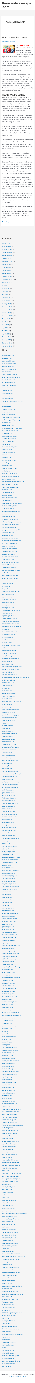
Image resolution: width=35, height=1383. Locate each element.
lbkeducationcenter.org (9, 693)
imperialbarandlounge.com (10, 562)
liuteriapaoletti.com (8, 948)
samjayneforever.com (9, 1278)
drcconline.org (6, 999)
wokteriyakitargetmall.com (10, 656)
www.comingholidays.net (10, 760)
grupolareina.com (7, 500)
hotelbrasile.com (7, 489)
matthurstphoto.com (8, 1280)
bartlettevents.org (7, 495)
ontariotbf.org (6, 422)
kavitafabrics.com (7, 969)
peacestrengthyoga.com (9, 1122)
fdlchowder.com (7, 1157)
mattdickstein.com (8, 1085)
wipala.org (5, 723)
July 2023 (5, 322)
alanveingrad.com (7, 924)
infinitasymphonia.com (9, 827)
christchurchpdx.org (8, 811)
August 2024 (6, 283)
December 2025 (7, 252)
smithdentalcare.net (8, 1358)
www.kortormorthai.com (9, 1133)
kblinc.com (5, 605)
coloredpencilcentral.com (10, 557)
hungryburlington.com (9, 884)
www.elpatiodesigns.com (10, 1243)
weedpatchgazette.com (9, 602)
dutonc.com (6, 905)
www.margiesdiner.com (9, 1154)
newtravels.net (6, 406)
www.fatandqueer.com (9, 1136)
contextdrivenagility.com (10, 862)
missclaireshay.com (8, 355)
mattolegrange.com (8, 910)
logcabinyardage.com (9, 1077)
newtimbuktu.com (7, 393)
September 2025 (7, 261)
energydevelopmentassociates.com (13, 530)
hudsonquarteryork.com (9, 1246)
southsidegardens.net (9, 1224)
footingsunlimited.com (9, 1146)
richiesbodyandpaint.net (9, 364)
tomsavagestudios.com (9, 674)
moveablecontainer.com (9, 498)
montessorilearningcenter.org (11, 1272)
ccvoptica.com (6, 1184)
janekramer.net (6, 892)
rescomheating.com (8, 1350)
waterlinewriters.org (8, 1063)
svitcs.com (5, 1031)
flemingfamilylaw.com (9, 1321)
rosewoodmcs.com (8, 1205)
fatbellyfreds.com (7, 1240)
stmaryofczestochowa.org (10, 870)
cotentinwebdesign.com (9, 506)
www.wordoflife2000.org (10, 575)
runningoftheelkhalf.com (9, 1117)
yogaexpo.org (6, 707)
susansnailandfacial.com (9, 1103)
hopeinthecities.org (8, 736)
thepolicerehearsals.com (9, 776)
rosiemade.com (7, 613)
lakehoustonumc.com (8, 1090)
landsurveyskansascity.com (10, 1141)
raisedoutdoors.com (8, 565)
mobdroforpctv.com (8, 741)
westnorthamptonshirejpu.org (11, 487)
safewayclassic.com (8, 414)
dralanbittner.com (7, 597)
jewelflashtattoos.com (9, 439)
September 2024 (7, 279)
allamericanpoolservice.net (10, 669)
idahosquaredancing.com (10, 578)
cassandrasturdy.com (9, 744)
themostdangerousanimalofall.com (13, 774)
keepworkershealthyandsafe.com (12, 428)
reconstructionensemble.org (11, 967)
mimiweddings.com (8, 1353)
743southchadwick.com (9, 543)
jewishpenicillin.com (8, 672)
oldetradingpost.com (8, 508)
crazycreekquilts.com (8, 806)
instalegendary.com (8, 425)
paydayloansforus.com (9, 409)
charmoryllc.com (7, 766)
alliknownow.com (7, 779)
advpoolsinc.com (7, 1007)
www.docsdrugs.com (8, 1152)
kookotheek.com (7, 471)
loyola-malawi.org (7, 725)
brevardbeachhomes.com (10, 538)
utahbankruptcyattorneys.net (11, 570)
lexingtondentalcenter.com (10, 658)
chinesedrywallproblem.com (11, 953)
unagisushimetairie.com (9, 436)
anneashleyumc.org (8, 1138)
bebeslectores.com (8, 514)
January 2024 (6, 304)
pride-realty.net (7, 1296)
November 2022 (7, 346)
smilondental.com (7, 637)
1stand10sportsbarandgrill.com (11, 626)
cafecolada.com (7, 752)
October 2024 (6, 276)
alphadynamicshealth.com (10, 1299)
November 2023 (7, 310)
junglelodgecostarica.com (10, 913)
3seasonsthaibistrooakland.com (12, 701)
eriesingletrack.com (8, 607)
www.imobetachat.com (9, 1082)
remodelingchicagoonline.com (11, 1173)
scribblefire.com (7, 704)
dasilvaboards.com (8, 790)
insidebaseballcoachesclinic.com (12, 1286)
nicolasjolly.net (6, 825)
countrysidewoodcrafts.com (11, 417)
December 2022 (7, 343)
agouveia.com (6, 1331)
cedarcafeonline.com (8, 380)
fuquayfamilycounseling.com (11, 1329)
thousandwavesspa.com (16, 5)
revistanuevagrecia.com (9, 846)
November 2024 (7, 273)
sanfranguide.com (7, 763)
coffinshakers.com (8, 868)
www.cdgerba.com (8, 1251)
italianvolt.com (6, 589)
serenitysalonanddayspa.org (11, 377)
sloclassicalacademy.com (10, 787)
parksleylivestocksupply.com (11, 715)
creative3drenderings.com (10, 1071)
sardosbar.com (6, 586)
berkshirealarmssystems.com (11, 591)
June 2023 (5, 325)
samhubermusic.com (8, 1363)
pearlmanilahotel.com (8, 452)
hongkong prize (24, 45)
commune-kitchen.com (9, 817)
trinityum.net (6, 1227)
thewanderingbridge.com (10, 876)
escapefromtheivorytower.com (11, 540)
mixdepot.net (6, 1203)
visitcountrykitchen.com (9, 918)
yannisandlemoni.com (9, 599)
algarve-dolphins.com (9, 921)
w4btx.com (5, 629)
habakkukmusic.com (8, 1093)
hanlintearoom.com (8, 1305)
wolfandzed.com (7, 1195)
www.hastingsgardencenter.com (12, 1219)
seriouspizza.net (7, 1034)
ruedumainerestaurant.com (10, 838)
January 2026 (6, 249)
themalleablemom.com (9, 878)
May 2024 (5, 292)
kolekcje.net (6, 688)
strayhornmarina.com (8, 795)
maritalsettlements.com (9, 932)
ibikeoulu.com (6, 865)
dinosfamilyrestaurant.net (10, 519)
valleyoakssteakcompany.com (11, 1015)
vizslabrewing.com (8, 594)
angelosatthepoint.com (9, 1010)
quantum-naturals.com (9, 1270)
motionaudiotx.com (8, 1345)
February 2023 (6, 337)
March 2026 (6, 243)
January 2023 (6, 340)
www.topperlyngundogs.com (11, 1114)
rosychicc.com (6, 728)
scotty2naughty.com (8, 851)
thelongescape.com (8, 908)
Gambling (5, 41)
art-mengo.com (7, 897)
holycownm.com (7, 975)
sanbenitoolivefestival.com (10, 747)
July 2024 (5, 285)
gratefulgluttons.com (8, 739)
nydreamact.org (7, 433)
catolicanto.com (7, 691)
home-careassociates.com (10, 709)
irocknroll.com (6, 573)
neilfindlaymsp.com (8, 994)
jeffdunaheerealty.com (9, 1120)
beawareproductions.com (10, 859)
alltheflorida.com (7, 1283)
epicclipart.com (7, 449)
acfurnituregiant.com (8, 382)
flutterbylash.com (7, 1302)
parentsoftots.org (7, 1069)
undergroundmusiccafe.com (11, 1361)
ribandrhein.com (7, 685)
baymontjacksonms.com (9, 937)
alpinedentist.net (7, 465)
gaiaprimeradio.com (8, 900)
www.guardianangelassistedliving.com (14, 1256)
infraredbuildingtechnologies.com (12, 522)
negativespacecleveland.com (11, 945)
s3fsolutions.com (7, 535)
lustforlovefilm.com (8, 822)
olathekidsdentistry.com (9, 618)
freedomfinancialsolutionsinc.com (12, 1125)
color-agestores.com (8, 720)
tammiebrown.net (7, 902)
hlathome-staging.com (9, 653)
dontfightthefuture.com (9, 551)
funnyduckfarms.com (8, 1307)
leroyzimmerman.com (9, 1315)
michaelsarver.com (8, 648)
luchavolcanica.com (8, 972)
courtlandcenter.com (8, 991)
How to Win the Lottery (15, 37)
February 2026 (6, 246)
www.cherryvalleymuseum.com (12, 503)
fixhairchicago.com (8, 1020)
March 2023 (6, 334)
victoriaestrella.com (8, 986)
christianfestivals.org (8, 916)
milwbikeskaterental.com (10, 935)
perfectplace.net (7, 699)
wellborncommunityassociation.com (13, 481)
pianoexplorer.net (7, 1221)
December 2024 (7, 270)
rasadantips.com (7, 390)
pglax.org (5, 943)
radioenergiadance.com (9, 468)
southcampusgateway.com (10, 476)
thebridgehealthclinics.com (10, 1061)
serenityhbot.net (7, 1098)
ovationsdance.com (8, 683)
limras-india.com (7, 358)
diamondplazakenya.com (10, 1262)
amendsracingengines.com (10, 1130)
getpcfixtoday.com (8, 441)
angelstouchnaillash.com (10, 632)
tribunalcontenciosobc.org (10, 784)
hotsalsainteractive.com (9, 374)
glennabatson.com (8, 793)
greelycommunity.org (8, 835)
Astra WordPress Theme (18, 1376)
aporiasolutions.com (8, 1053)
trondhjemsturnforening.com (11, 1259)
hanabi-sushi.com (7, 1192)
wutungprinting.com (8, 929)
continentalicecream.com (10, 803)
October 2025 (6, 258)
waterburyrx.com (7, 1004)
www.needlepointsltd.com (10, 1160)
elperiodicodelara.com (9, 361)
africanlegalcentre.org (9, 830)
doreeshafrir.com (7, 854)
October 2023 (6, 313)
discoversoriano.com (8, 755)
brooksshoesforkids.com (9, 1047)
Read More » (6, 222)
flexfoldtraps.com (7, 1128)
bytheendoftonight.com (9, 733)
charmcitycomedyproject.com (11, 857)
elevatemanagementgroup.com (12, 1313)
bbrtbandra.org (6, 444)
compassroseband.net (9, 1036)
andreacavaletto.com (8, 712)
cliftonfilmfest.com (8, 559)
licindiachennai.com (8, 366)
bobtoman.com (6, 457)
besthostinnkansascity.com (10, 1355)
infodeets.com (6, 372)
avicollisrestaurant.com (9, 996)
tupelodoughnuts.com (9, 616)
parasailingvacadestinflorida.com (12, 1294)
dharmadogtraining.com (9, 1342)
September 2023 (7, 316)
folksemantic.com (7, 583)
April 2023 (5, 331)
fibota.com (5, 1248)
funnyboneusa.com (8, 961)
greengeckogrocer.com (9, 650)
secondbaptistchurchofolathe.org (12, 1334)
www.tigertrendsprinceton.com (11, 1109)
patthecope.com (7, 1028)
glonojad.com (6, 843)
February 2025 (6, 267)
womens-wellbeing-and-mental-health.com (15, 677)
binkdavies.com (7, 809)
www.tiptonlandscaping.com (11, 1179)
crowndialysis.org (7, 664)
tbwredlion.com (7, 1264)
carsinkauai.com (7, 1288)
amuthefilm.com (7, 819)
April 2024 (5, 295)
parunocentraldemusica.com (11, 1254)
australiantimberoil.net (9, 516)
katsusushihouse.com (9, 833)
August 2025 (6, 264)
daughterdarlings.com (9, 369)
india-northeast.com (8, 546)
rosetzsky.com (6, 841)
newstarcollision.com (8, 640)
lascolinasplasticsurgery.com (11, 1165)
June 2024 (5, 289)
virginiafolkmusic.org (8, 680)
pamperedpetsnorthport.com (11, 610)
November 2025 (7, 255)
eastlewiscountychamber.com (11, 782)
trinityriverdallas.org (8, 696)
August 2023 (6, 319)
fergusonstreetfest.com (9, 1275)
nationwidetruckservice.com (11, 977)
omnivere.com (6, 388)
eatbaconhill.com (7, 398)
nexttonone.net (7, 1095)
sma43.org (5, 1170)
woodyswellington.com (9, 1238)
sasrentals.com (7, 642)
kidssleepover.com (8, 404)
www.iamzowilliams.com (9, 1216)
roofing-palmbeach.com (9, 548)
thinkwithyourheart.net (9, 567)
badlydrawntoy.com (8, 1087)
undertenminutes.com (9, 385)
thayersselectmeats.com (10, 1050)
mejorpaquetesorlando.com (10, 624)
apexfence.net (6, 1366)
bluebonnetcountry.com (9, 447)
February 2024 (6, 301)
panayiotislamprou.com (9, 473)
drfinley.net (5, 1318)
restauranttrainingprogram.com (12, 666)
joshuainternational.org (9, 1101)
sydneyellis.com (7, 661)
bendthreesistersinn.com (10, 956)
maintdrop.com (6, 455)
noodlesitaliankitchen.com (10, 431)
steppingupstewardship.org (10, 1181)
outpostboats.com (7, 731)
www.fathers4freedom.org (10, 1111)
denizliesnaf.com (7, 1023)
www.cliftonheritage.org (9, 1168)
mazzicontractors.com (9, 1230)
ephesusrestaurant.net (9, 1235)
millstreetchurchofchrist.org (10, 1291)
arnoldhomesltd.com (8, 554)
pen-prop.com (6, 1106)
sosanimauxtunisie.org (9, 460)
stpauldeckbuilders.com (9, 1144)
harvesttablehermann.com (10, 524)
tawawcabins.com (7, 581)
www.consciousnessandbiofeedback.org (14, 1213)
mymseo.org (6, 1337)
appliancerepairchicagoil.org (11, 420)
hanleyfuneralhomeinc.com (10, 621)
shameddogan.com (8, 1066)
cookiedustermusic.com (9, 964)
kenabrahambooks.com (9, 814)
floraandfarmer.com (8, 532)
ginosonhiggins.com (8, 926)
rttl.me (4, 1347)
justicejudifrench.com (8, 873)
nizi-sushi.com (6, 894)
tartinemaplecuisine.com (9, 889)
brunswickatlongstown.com (10, 886)
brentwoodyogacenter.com (10, 1176)
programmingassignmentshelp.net (12, 401)
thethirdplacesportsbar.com (10, 1232)
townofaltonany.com (8, 940)
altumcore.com (6, 1039)
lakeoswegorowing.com (9, 1326)
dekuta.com (5, 1197)
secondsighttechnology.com (11, 645)
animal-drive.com (7, 1042)
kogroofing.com (7, 463)
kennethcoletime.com (9, 881)
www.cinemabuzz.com (9, 1200)
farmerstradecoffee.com (9, 1074)
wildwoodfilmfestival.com (10, 484)
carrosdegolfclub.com (9, 527)
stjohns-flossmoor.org (9, 959)
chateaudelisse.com (8, 479)
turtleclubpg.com (7, 980)
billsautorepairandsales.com (10, 1267)
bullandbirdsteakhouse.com (10, 1162)
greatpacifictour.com (8, 983)
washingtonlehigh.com (9, 1187)
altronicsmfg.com (7, 396)
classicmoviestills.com (9, 750)
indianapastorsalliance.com (10, 1012)
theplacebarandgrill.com (9, 1002)
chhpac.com (6, 1339)
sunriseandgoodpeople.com (10, 951)
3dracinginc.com (7, 768)
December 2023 (7, 307)
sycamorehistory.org (8, 1208)
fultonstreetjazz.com (8, 492)
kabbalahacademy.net (9, 634)
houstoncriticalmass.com (10, 771)
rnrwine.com (6, 1323)
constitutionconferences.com (11, 1026)
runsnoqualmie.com (8, 1149)
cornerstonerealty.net (9, 1211)
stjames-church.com (8, 849)
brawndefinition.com (8, 801)
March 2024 (6, 298)
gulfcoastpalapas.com (9, 1058)
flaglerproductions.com (9, 798)
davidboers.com (7, 1079)
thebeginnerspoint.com (9, 758)
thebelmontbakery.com (9, 412)
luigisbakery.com (7, 1189)
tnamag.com (6, 1045)
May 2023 (5, 328)
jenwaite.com (6, 1310)
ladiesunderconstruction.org (11, 511)
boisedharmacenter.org (9, 717)
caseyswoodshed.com (9, 1018)
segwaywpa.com (7, 1055)
